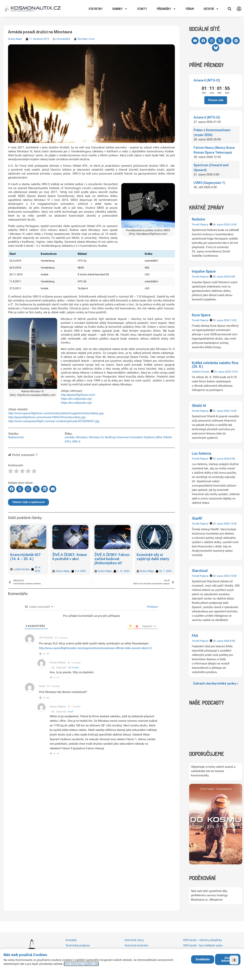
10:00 (233, 224)
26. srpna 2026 (221, 224)
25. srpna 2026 (221, 320)
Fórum (190, 9)
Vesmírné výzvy (134, 940)
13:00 (233, 320)
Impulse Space (204, 271)
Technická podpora (78, 945)
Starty (142, 9)
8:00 (232, 276)
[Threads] (227, 40)
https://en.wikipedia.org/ (76, 398)
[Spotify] (236, 40)
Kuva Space (201, 315)
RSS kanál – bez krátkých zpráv (203, 945)
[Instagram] (211, 40)
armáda (69, 437)
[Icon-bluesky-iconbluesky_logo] (215, 47)
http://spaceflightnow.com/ (78, 394)
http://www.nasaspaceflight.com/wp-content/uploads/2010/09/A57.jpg (53, 421)
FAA (195, 635)
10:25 (234, 371)
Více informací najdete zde (81, 964)
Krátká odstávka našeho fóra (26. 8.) (215, 365)
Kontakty (71, 940)
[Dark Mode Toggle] (234, 960)
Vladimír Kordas (201, 371)
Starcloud (200, 571)
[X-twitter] (219, 40)
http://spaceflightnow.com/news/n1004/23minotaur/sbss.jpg (46, 417)
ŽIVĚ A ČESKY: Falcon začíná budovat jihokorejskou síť (112, 559)
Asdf (70, 711)
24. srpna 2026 (221, 523)
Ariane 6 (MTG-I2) (207, 80)
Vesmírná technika (136, 945)
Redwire (198, 219)
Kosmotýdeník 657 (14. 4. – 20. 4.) (25, 557)
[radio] (10, 471)
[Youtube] (195, 40)
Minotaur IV (96, 437)
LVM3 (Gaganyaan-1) (209, 183)
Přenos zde (215, 100)
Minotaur (81, 437)
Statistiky (96, 9)
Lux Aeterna (201, 453)
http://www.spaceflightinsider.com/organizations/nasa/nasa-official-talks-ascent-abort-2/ (95, 648)
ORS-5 (76, 441)
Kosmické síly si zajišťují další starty (153, 557)
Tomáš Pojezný (200, 224)
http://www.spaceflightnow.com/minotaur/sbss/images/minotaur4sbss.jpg (55, 413)
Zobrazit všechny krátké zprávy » (215, 683)
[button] (229, 8)
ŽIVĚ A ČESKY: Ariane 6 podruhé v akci (69, 557)
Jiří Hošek (73, 667)
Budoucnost (16, 437)
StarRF (197, 518)
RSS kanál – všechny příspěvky (202, 940)
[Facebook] (203, 40)
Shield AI (199, 405)
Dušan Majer (15, 38)
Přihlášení (152, 606)
